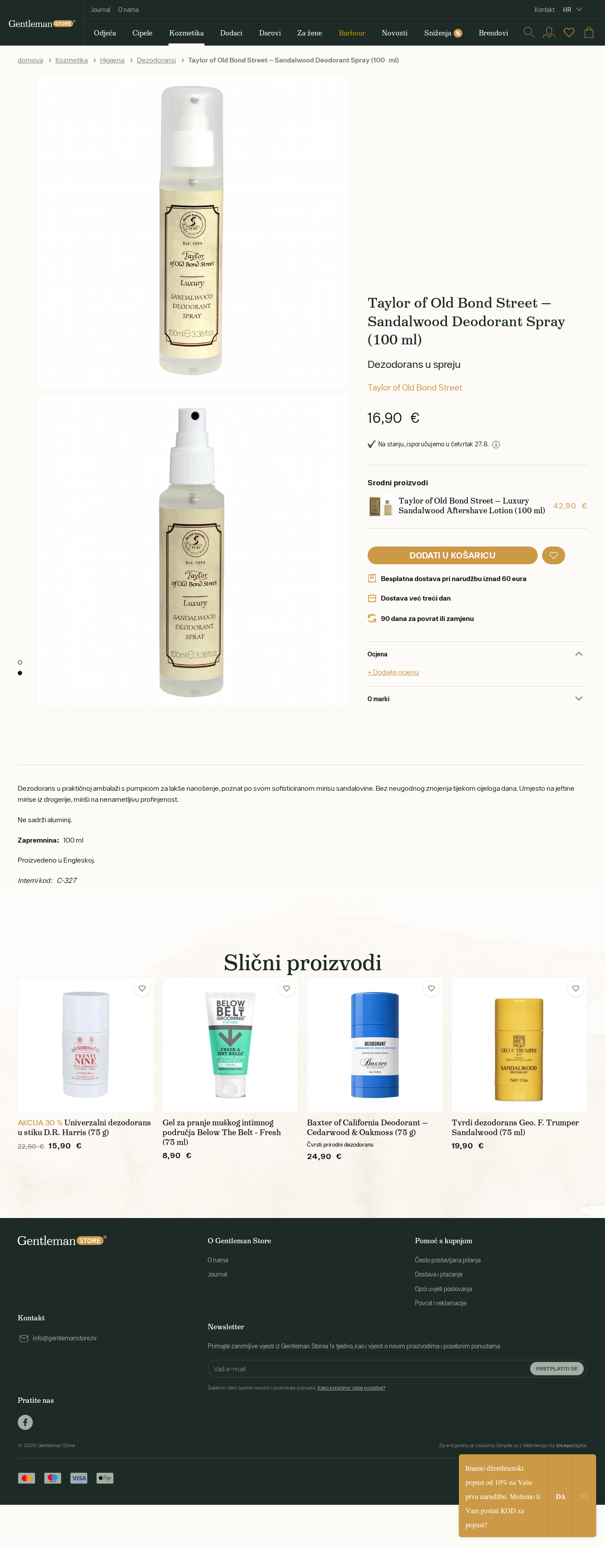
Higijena (112, 60)
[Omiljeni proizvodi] (569, 32)
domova (30, 60)
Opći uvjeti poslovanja (443, 1288)
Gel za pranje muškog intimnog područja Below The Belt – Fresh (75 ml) (222, 1132)
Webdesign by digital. (555, 1445)
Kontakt (545, 9)
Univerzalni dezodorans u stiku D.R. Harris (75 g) (84, 1127)
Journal (100, 9)
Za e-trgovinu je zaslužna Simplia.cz (479, 1445)
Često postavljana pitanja (448, 1260)
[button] (553, 555)
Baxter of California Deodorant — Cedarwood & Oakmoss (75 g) (367, 1127)
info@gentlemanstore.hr (65, 1338)
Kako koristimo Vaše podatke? (351, 1388)
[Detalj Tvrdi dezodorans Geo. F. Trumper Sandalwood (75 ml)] (520, 1045)
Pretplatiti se (557, 1368)
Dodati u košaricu (453, 555)
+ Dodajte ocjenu (393, 672)
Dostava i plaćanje (438, 1274)
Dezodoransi (156, 60)
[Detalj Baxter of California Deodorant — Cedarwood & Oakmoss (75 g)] (375, 1045)
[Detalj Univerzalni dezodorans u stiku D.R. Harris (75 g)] (86, 1045)
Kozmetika (71, 60)
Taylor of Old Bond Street (415, 387)
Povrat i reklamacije (440, 1303)
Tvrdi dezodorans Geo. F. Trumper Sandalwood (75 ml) (515, 1127)
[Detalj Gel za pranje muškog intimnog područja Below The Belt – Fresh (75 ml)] (231, 1045)
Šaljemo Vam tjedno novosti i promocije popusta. (296, 1388)
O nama (128, 9)
